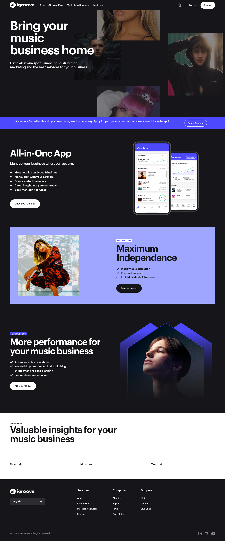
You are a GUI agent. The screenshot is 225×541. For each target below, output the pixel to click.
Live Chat (146, 508)
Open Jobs (118, 514)
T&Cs (115, 508)
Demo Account (196, 123)
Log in (192, 5)
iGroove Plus (55, 5)
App (42, 5)
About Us (117, 498)
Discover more (129, 288)
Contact (145, 503)
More (13, 464)
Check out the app (25, 203)
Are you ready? (23, 385)
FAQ (143, 498)
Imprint (116, 503)
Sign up (207, 5)
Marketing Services (78, 5)
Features (98, 5)
